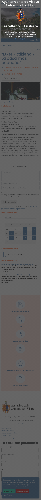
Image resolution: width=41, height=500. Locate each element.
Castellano (10, 26)
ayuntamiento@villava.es (20, 39)
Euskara (31, 26)
